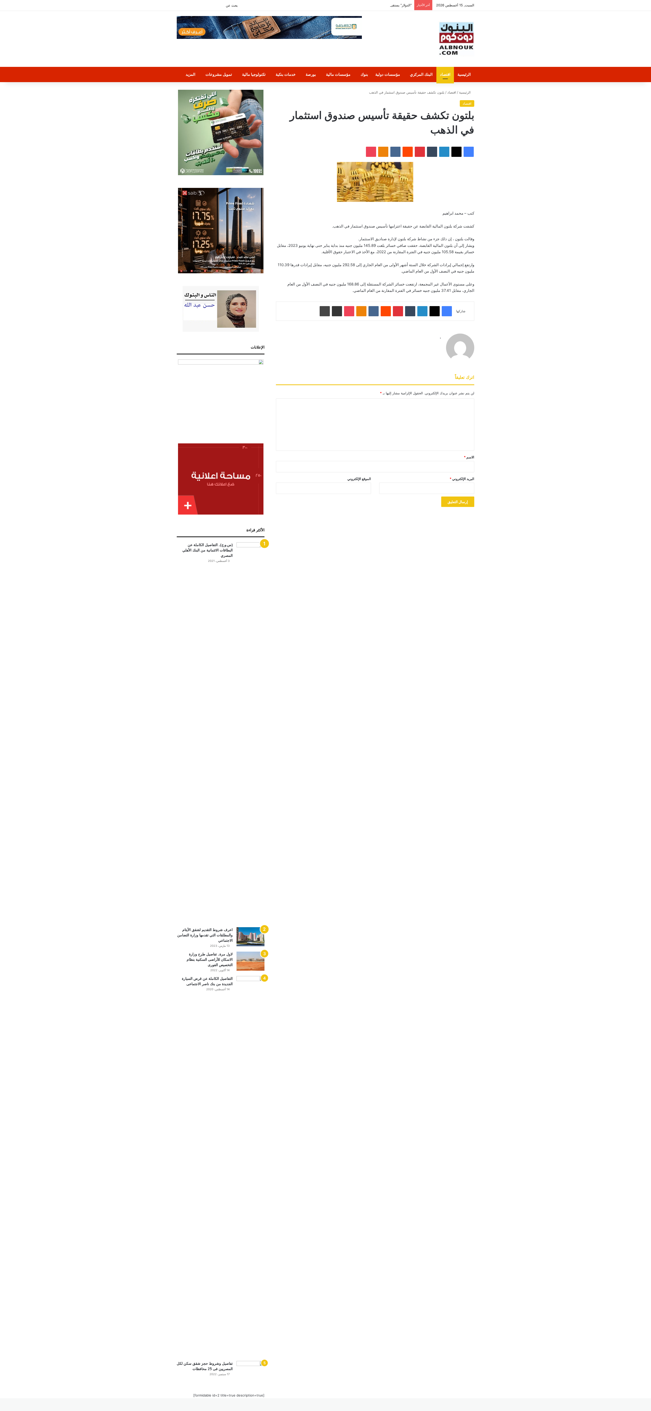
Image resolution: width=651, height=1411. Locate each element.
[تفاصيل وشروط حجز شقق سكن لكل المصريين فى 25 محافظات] (250, 1370)
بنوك (364, 74)
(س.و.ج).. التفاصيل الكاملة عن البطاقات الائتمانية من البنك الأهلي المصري (207, 550)
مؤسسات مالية (338, 74)
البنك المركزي (421, 74)
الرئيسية (464, 74)
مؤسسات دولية (387, 74)
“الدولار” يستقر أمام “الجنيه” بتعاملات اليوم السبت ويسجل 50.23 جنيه (363, 5)
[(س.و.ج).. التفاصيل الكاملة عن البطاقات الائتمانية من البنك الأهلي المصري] (250, 733)
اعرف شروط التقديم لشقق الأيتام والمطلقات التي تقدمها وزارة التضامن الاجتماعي (205, 935)
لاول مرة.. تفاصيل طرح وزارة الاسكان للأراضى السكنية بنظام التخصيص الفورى (210, 959)
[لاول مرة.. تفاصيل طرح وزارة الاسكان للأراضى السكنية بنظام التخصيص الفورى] (250, 961)
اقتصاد (445, 74)
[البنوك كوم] (456, 39)
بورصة (311, 74)
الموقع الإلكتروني (359, 479)
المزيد (190, 74)
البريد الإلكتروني (462, 479)
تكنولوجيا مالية (253, 74)
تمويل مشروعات (218, 74)
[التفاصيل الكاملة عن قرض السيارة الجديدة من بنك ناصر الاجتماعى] (250, 1166)
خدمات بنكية (285, 74)
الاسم (469, 457)
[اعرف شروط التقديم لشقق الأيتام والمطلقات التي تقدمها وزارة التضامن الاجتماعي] (250, 936)
